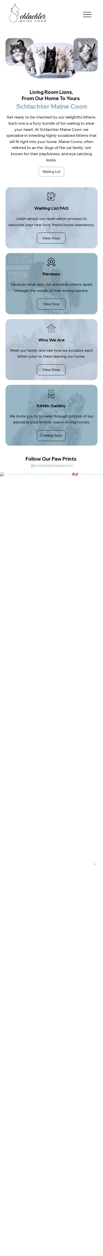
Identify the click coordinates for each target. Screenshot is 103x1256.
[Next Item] (94, 864)
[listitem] (51, 217)
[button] (51, 435)
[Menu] (87, 14)
